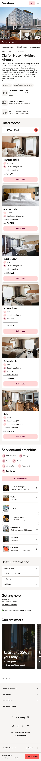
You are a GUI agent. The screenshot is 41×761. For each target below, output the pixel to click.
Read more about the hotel (10, 81)
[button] (20, 146)
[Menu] (38, 3)
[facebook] (13, 726)
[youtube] (28, 726)
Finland (10, 52)
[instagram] (18, 726)
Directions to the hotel (9, 605)
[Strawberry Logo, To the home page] (8, 3)
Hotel (3, 52)
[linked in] (23, 726)
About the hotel (8, 47)
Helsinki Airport (19, 52)
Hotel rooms (22, 47)
